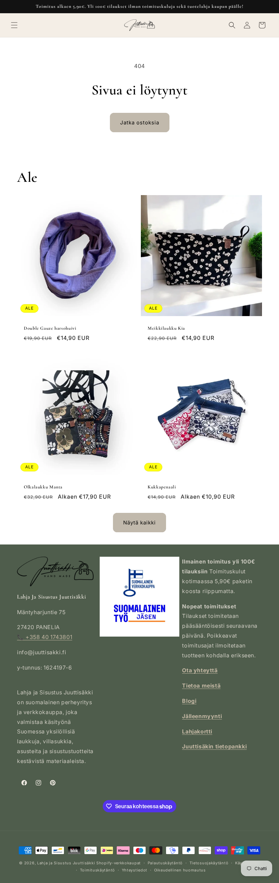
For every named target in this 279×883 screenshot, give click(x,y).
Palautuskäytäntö (165, 863)
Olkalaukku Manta (43, 487)
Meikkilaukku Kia (166, 328)
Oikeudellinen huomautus (180, 870)
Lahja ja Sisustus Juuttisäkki (66, 863)
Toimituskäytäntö (97, 870)
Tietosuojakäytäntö (209, 863)
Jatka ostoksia (139, 122)
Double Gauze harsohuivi (50, 328)
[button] (14, 25)
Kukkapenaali (162, 487)
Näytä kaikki (139, 522)
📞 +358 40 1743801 (44, 637)
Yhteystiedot (134, 870)
